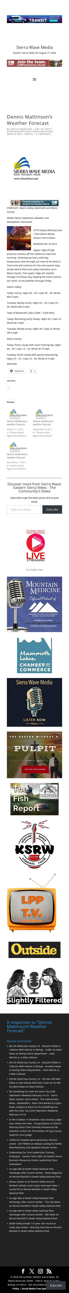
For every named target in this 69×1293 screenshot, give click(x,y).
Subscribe (52, 509)
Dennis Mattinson (21, 128)
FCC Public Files (34, 569)
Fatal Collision (36, 1086)
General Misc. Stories (20, 133)
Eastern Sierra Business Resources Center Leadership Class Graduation (35, 1160)
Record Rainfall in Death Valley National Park (37, 1176)
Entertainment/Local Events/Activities (30, 131)
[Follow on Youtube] (44, 36)
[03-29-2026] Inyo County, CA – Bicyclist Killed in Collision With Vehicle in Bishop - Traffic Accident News (35, 1049)
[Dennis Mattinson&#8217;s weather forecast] (18, 413)
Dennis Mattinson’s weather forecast (17, 423)
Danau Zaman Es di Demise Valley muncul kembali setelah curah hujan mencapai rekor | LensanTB (34, 1185)
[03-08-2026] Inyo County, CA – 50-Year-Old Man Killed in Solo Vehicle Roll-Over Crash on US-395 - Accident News (35, 1082)
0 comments (43, 133)
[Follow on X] (37, 36)
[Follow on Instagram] (31, 36)
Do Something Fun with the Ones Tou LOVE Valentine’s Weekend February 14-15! (33, 1110)
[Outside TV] (34, 957)
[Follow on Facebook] (24, 36)
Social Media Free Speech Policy (39, 1288)
